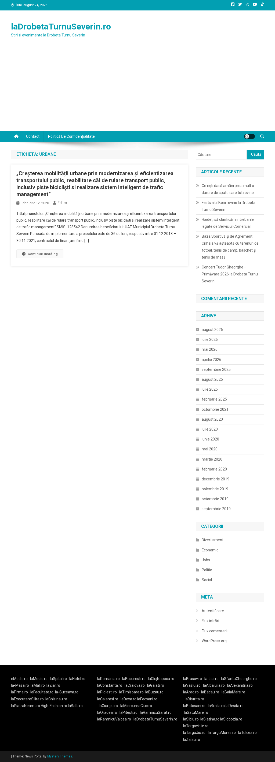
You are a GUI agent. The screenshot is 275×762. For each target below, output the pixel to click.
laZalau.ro (191, 739)
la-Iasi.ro (211, 679)
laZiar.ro (53, 685)
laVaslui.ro (193, 685)
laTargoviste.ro (195, 726)
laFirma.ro (19, 692)
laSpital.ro (58, 679)
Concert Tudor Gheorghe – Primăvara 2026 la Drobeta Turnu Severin (230, 274)
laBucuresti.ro (134, 679)
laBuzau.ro (154, 692)
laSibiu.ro (191, 719)
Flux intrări (210, 621)
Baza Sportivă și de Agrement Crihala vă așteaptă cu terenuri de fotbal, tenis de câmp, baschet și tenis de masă (230, 246)
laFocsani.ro (146, 699)
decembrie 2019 (215, 479)
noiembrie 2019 (215, 489)
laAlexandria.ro (240, 685)
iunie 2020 (210, 439)
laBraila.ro (216, 706)
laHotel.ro (77, 679)
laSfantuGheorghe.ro (239, 679)
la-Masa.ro (20, 685)
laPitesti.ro (129, 712)
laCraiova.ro (135, 685)
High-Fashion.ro (54, 706)
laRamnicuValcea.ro (114, 719)
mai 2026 (210, 349)
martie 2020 (212, 459)
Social (207, 580)
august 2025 (212, 379)
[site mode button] (249, 136)
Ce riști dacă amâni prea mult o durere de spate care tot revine (228, 189)
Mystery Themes (59, 756)
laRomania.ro (108, 679)
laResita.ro (235, 706)
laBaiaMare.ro (233, 692)
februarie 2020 (214, 469)
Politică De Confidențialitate (71, 136)
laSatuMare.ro (196, 712)
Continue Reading (43, 254)
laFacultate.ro (41, 692)
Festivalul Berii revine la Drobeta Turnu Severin (228, 206)
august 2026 (212, 329)
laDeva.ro (128, 699)
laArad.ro (191, 692)
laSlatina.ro (209, 719)
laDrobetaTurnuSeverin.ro (61, 26)
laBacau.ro (210, 692)
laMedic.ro (39, 679)
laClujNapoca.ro (161, 679)
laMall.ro (38, 685)
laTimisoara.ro (131, 692)
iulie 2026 (210, 339)
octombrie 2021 (215, 409)
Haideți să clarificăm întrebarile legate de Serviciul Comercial (228, 223)
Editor (62, 203)
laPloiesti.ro (107, 692)
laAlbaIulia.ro (214, 685)
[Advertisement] (137, 90)
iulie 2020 (210, 429)
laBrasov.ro (192, 679)
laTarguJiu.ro (195, 732)
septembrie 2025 (216, 369)
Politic (207, 570)
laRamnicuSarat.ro (156, 712)
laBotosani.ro (194, 706)
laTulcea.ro (247, 732)
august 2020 (212, 419)
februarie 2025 (214, 399)
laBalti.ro (75, 706)
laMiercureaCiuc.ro (136, 706)
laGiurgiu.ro (109, 706)
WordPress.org (214, 641)
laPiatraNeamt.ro (25, 706)
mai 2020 (210, 449)
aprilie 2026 (211, 359)
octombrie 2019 (215, 499)
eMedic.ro (19, 679)
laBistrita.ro (194, 699)
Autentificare (213, 611)
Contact (32, 136)
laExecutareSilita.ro (27, 699)
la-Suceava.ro (66, 692)
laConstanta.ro (109, 685)
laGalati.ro (155, 685)
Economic (210, 550)
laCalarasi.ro (107, 699)
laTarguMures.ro (222, 732)
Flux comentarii (214, 631)
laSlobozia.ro (231, 719)
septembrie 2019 (216, 509)
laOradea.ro (107, 712)
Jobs (206, 560)
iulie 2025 (210, 389)
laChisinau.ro (56, 699)
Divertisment (212, 540)
